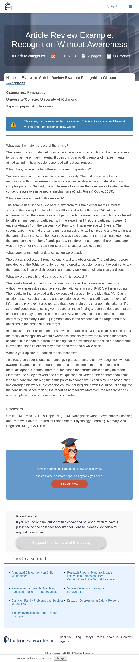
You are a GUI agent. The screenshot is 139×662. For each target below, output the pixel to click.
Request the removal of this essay (61, 542)
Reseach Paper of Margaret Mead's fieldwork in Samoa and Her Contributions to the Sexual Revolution (92, 576)
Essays (28, 78)
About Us (113, 637)
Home (11, 78)
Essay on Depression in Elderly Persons (93, 600)
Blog (78, 637)
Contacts (127, 637)
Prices (100, 637)
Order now (69, 484)
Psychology (37, 92)
